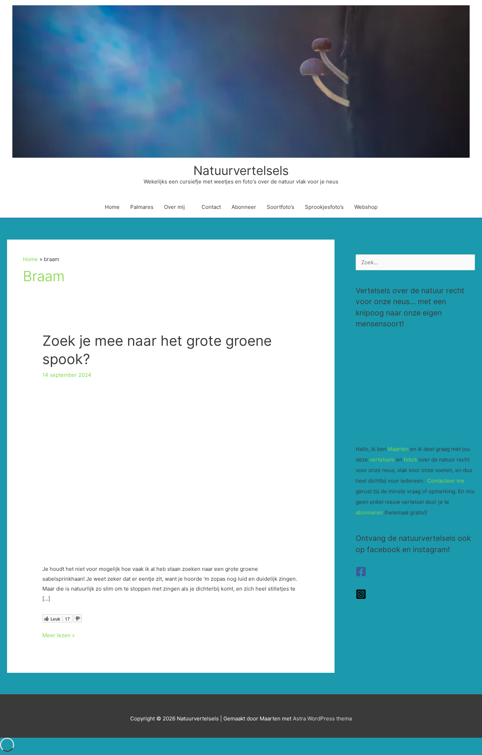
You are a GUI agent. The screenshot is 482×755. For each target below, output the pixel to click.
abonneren (369, 512)
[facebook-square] (361, 575)
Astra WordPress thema (322, 718)
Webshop (366, 207)
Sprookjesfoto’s (324, 207)
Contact (211, 207)
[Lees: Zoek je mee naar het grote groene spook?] (170, 470)
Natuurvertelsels (241, 170)
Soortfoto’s (280, 207)
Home (112, 207)
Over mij (174, 207)
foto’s (410, 459)
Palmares (141, 207)
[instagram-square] (361, 597)
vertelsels (381, 459)
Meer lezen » (58, 636)
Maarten (398, 449)
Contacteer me (445, 480)
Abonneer (243, 207)
